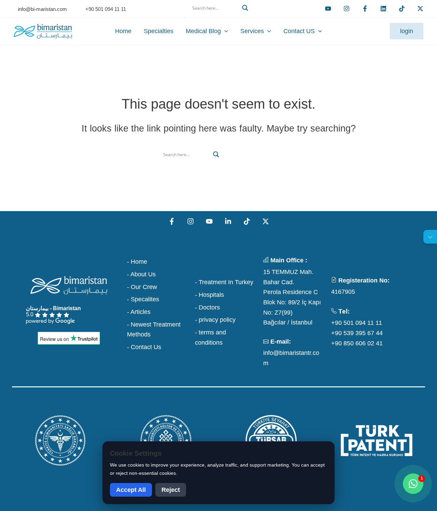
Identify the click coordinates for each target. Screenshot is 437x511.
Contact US (299, 31)
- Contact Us (144, 347)
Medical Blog (203, 31)
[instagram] (346, 8)
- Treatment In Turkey (224, 282)
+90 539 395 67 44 (357, 333)
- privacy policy (215, 319)
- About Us (141, 274)
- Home (137, 261)
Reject (170, 489)
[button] (218, 16)
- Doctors (207, 307)
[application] (224, 31)
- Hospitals (209, 294)
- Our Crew (142, 287)
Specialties (158, 31)
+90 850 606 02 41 (357, 343)
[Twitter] (420, 8)
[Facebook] (365, 8)
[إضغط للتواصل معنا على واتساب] (413, 483)
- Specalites (143, 299)
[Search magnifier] (245, 8)
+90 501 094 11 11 (356, 322)
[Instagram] (190, 221)
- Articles (139, 311)
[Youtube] (328, 8)
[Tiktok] (402, 8)
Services (252, 31)
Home (123, 31)
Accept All (131, 489)
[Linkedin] (383, 8)
